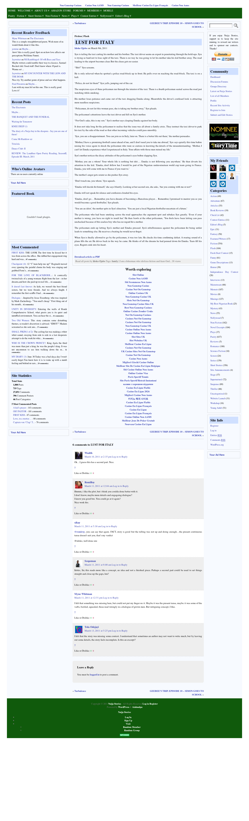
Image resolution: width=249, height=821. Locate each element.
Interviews (215, 280)
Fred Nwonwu (18, 83)
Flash (86, 36)
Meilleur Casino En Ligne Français (150, 5)
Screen (213, 355)
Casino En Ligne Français (138, 406)
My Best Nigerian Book (221, 303)
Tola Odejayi (92, 627)
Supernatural (216, 379)
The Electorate (37, 38)
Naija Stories (114, 703)
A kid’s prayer (19, 407)
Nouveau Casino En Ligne (138, 424)
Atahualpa (137, 707)
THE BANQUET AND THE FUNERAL (31, 116)
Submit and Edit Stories (221, 114)
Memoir (214, 289)
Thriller (214, 388)
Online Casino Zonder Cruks (138, 311)
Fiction (20, 15)
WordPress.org (217, 444)
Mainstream (216, 284)
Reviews (214, 341)
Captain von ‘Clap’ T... (23, 422)
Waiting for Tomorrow (22, 121)
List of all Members (219, 95)
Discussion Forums (219, 81)
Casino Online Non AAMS (138, 417)
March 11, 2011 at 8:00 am (98, 564)
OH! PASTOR (19, 411)
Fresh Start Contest (219, 253)
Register (214, 425)
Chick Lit (214, 215)
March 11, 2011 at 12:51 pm (88, 597)
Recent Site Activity (220, 105)
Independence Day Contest (224, 271)
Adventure (215, 200)
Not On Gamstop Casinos (138, 314)
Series (213, 360)
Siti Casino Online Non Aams (138, 369)
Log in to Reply (120, 456)
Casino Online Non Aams (138, 329)
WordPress (123, 707)
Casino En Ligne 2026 (138, 391)
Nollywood (106, 15)
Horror (213, 267)
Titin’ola (16, 143)
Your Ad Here (18, 182)
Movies (213, 294)
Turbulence (80, 23)
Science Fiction (217, 351)
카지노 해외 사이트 (138, 398)
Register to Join (217, 110)
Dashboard (215, 77)
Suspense (214, 384)
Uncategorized (217, 393)
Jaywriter (16, 59)
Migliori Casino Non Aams (138, 395)
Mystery (214, 308)
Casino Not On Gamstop (138, 289)
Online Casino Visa (138, 373)
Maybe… (26, 48)
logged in (94, 674)
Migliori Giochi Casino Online (138, 362)
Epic (212, 229)
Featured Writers (218, 238)
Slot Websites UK (138, 340)
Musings (214, 298)
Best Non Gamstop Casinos (138, 307)
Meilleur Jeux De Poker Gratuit (138, 420)
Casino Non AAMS (94, 5)
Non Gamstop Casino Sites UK (138, 304)
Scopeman (90, 561)
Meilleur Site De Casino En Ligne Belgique (138, 366)
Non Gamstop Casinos (70, 5)
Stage (213, 374)
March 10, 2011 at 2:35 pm (98, 456)
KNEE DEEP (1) (19, 126)
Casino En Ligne (138, 409)
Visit (128, 723)
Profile (213, 100)
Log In (128, 717)
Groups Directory (218, 86)
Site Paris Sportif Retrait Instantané (138, 380)
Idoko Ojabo (81, 48)
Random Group (132, 730)
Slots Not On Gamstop (138, 300)
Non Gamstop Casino (138, 285)
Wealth (88, 453)
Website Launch (217, 398)
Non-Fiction (51, 15)
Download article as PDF (87, 256)
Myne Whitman (19, 38)
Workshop (214, 403)
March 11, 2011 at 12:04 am (98, 486)
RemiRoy (90, 482)
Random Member (132, 727)
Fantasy (214, 234)
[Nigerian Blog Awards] (224, 139)
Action (213, 196)
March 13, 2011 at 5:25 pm (98, 630)
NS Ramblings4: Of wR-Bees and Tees (42, 59)
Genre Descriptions (219, 262)
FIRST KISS (19, 415)
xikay (77, 522)
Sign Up (128, 720)
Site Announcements (220, 370)
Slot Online (138, 274)
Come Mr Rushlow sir (22, 139)
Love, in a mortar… (22, 418)
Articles (214, 205)
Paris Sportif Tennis (138, 376)
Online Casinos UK (138, 293)
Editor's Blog (122, 15)
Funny (213, 257)
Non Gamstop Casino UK (138, 296)
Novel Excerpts (217, 327)
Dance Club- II (19, 148)
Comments (217, 439)
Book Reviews (217, 210)
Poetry (11, 15)
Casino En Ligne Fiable (138, 387)
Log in (213, 430)
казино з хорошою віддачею (138, 384)
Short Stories (35, 15)
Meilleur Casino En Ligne (138, 344)
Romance (214, 346)
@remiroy (79, 531)
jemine (15, 48)
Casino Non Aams (180, 5)
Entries (216, 435)
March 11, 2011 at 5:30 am (87, 526)
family (115, 261)
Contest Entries (88, 15)
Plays (74, 15)
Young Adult (216, 407)
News (64, 15)
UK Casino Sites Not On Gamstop (138, 351)
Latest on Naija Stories (221, 91)
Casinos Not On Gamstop (138, 318)
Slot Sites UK (138, 336)
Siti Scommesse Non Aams (138, 282)
